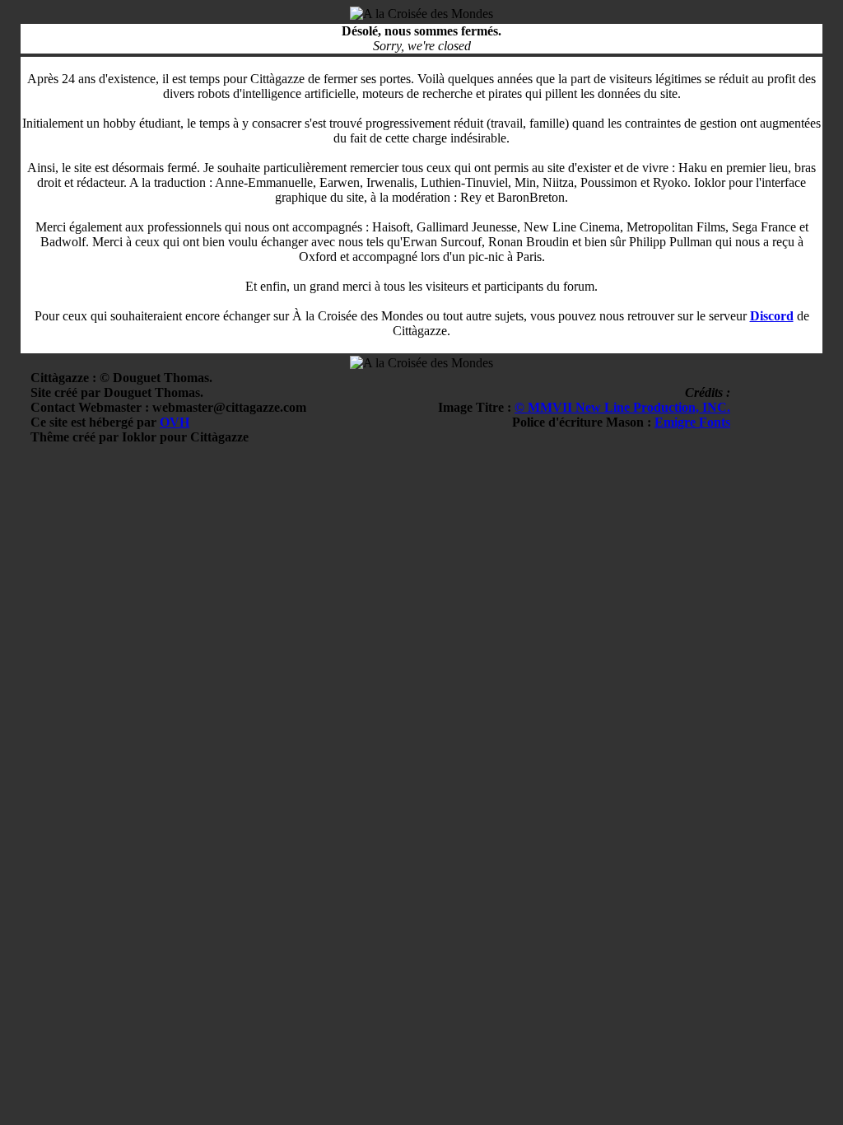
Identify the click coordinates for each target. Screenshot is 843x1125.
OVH (174, 422)
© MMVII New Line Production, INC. (622, 407)
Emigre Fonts (692, 422)
